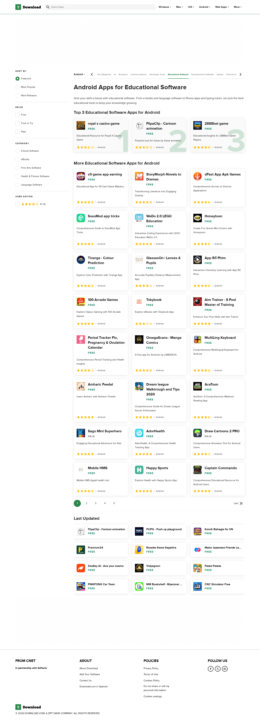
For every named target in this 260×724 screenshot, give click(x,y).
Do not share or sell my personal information (156, 688)
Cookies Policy (152, 680)
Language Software (31, 184)
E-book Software (30, 150)
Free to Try (27, 123)
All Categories (104, 74)
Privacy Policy (151, 668)
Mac (178, 7)
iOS (190, 7)
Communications (139, 74)
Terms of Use (151, 674)
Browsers (123, 74)
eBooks (25, 159)
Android (203, 7)
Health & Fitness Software (35, 176)
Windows (164, 7)
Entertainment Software (202, 74)
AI (115, 74)
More (237, 6)
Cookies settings (153, 696)
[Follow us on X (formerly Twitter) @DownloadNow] (218, 669)
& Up (43, 203)
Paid (23, 131)
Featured (26, 78)
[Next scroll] (240, 74)
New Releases (29, 95)
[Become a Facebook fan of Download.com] (210, 669)
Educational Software (178, 74)
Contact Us (86, 680)
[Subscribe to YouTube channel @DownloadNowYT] (225, 669)
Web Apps (221, 7)
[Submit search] (48, 7)
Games (220, 74)
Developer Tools (157, 74)
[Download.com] (28, 7)
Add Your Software (90, 674)
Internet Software (234, 74)
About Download (89, 668)
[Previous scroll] (92, 74)
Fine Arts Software (31, 167)
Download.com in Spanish (94, 686)
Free (23, 114)
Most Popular (28, 87)
